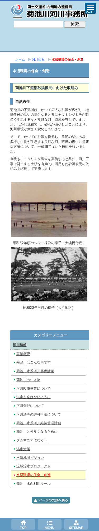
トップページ (23, 524)
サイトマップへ (76, 524)
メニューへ (49, 524)
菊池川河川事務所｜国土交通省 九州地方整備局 (49, 11)
